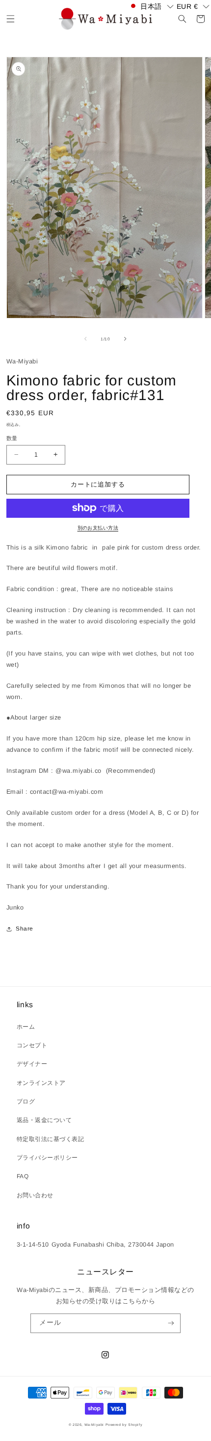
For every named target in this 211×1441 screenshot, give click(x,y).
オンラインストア (41, 1083)
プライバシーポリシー (47, 1157)
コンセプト (32, 1045)
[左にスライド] (85, 339)
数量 (12, 438)
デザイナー (32, 1063)
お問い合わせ (35, 1195)
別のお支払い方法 (98, 527)
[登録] (170, 1323)
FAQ (23, 1176)
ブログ (26, 1101)
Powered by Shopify (124, 1424)
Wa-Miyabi (94, 1424)
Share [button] (24, 928)
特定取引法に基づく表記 (50, 1139)
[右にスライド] (125, 339)
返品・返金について (44, 1120)
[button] (10, 19)
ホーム (26, 1026)
